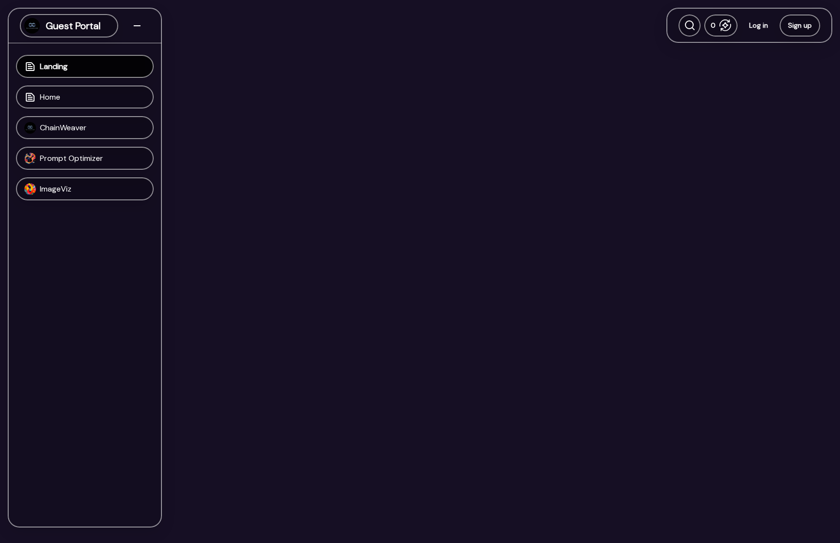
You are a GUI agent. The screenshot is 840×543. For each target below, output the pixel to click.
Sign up (800, 25)
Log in (758, 25)
